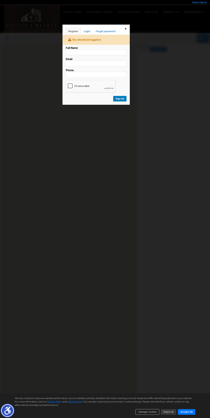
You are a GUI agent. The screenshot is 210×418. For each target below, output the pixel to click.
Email (69, 59)
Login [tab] (87, 31)
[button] (7, 410)
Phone (70, 70)
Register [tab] (73, 31)
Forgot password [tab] (105, 31)
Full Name (72, 48)
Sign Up (120, 98)
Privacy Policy (54, 401)
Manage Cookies (147, 411)
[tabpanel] (96, 74)
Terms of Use (74, 401)
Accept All (186, 411)
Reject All (169, 411)
